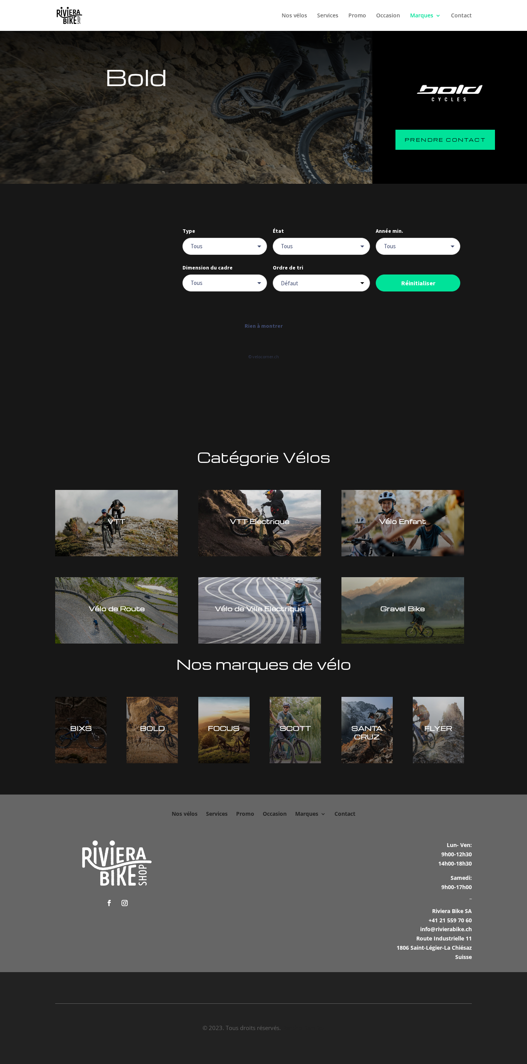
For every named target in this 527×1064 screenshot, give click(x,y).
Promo (357, 16)
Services (327, 16)
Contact (461, 16)
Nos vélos (294, 16)
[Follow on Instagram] (124, 903)
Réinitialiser (418, 283)
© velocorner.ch (263, 356)
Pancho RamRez (303, 1028)
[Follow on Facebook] (109, 903)
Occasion (388, 16)
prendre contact (445, 139)
